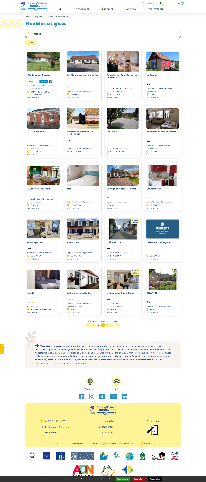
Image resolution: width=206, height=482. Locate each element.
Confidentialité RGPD (59, 444)
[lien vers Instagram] (91, 396)
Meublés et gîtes (62, 17)
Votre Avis (107, 421)
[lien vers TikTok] (102, 396)
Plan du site (93, 444)
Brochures (155, 421)
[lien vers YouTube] (113, 396)
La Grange (151, 75)
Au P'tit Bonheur (35, 131)
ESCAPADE (152, 293)
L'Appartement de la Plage (120, 293)
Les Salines (112, 131)
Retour (30, 42)
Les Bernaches (153, 189)
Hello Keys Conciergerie (158, 242)
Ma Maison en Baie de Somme (161, 131)
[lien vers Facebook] (81, 396)
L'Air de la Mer (114, 242)
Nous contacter (52, 432)
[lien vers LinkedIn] (124, 396)
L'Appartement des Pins (39, 189)
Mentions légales (78, 444)
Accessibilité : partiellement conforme (121, 444)
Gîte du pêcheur (35, 242)
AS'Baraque (73, 242)
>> (117, 325)
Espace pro (107, 432)
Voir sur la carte (33, 98)
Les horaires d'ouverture (57, 427)
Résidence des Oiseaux (38, 75)
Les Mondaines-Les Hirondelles (82, 75)
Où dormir (49, 17)
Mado (70, 189)
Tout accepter (123, 479)
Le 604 (30, 293)
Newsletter (107, 427)
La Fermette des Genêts (79, 293)
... (94, 325)
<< (88, 325)
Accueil (29, 17)
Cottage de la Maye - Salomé (121, 189)
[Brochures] (152, 430)
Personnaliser (155, 479)
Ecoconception (149, 444)
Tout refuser (139, 479)
